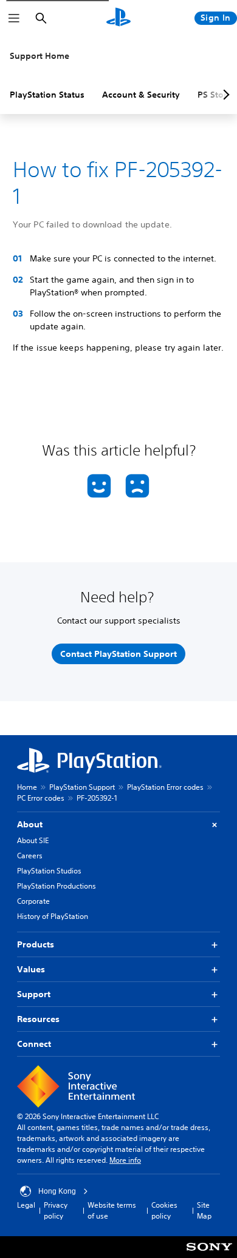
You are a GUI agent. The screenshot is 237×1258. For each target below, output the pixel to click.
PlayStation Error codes (165, 787)
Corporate (33, 901)
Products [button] (35, 944)
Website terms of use (112, 1210)
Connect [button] (34, 1043)
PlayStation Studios (49, 871)
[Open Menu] (14, 18)
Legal (26, 1205)
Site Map (204, 1210)
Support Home (39, 55)
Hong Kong (57, 1191)
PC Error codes (40, 798)
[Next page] (224, 94)
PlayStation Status (47, 94)
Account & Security (141, 94)
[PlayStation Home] (118, 18)
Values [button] (31, 969)
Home (27, 787)
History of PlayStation (52, 916)
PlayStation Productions (56, 886)
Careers (30, 855)
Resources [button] (38, 1019)
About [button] (30, 824)
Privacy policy (55, 1210)
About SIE (33, 840)
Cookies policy (164, 1210)
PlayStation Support (82, 787)
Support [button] (33, 994)
